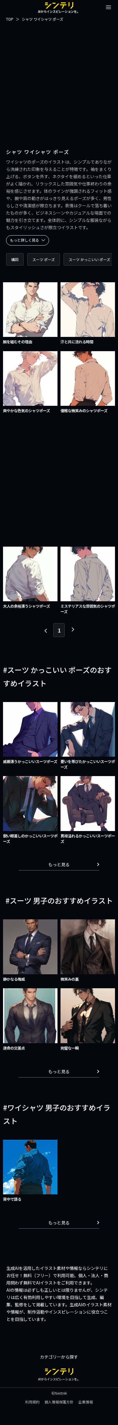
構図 (14, 259)
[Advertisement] (59, 81)
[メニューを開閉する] (108, 7)
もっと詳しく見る (24, 240)
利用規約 (32, 1401)
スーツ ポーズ (43, 259)
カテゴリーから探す (59, 1357)
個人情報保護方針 (59, 1401)
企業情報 (85, 1401)
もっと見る (59, 864)
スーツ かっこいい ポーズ (89, 259)
